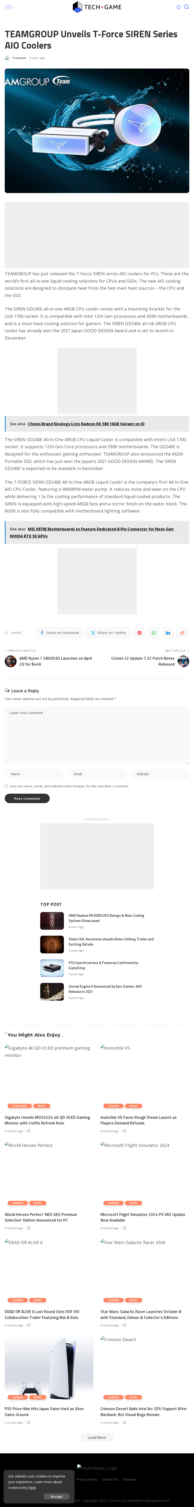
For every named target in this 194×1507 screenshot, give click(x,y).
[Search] (186, 7)
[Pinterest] (140, 633)
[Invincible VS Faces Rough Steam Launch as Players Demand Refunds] (145, 1077)
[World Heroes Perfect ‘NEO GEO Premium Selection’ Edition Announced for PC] (49, 1175)
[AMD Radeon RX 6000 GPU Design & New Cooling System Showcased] (52, 921)
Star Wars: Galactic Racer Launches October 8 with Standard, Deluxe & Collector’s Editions (141, 1315)
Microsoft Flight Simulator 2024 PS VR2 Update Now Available (143, 1217)
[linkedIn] (168, 633)
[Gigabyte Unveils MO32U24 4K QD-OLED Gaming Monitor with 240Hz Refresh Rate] (49, 1077)
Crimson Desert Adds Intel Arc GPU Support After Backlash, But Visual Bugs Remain (144, 1412)
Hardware (19, 1106)
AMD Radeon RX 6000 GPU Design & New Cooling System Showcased (106, 918)
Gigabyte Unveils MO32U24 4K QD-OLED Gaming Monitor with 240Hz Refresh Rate (47, 1120)
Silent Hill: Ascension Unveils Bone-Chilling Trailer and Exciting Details (111, 941)
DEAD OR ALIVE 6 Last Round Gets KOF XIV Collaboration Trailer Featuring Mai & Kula (42, 1315)
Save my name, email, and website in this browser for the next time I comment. (69, 786)
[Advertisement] (97, 235)
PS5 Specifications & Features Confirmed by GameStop (103, 965)
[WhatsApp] (154, 633)
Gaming (113, 1106)
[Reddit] (182, 633)
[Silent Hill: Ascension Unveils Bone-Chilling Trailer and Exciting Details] (52, 944)
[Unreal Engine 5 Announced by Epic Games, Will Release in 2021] (52, 992)
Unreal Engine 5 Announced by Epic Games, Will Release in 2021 (105, 989)
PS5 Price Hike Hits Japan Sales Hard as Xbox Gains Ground (44, 1412)
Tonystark (19, 58)
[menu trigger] (11, 7)
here (32, 1487)
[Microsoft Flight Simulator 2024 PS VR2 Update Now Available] (145, 1175)
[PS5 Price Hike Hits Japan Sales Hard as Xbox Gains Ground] (49, 1369)
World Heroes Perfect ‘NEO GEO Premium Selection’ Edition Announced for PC (41, 1217)
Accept (57, 1496)
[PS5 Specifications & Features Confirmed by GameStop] (52, 968)
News (42, 1106)
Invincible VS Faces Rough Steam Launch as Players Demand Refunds (139, 1120)
